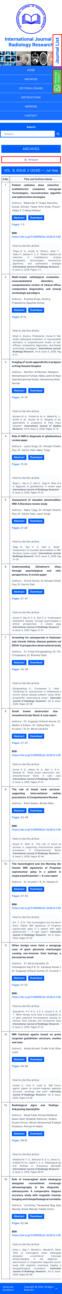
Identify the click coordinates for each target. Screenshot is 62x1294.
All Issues (33, 159)
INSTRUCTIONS (31, 97)
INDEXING (31, 106)
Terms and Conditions (8, 1288)
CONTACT (31, 115)
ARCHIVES (31, 79)
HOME (31, 70)
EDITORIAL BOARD (31, 88)
